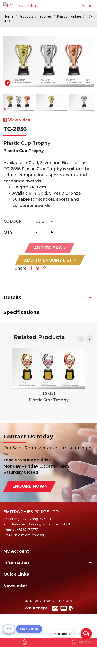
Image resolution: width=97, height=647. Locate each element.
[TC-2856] (88, 81)
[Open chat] (9, 629)
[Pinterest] (44, 268)
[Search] (76, 5)
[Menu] (70, 5)
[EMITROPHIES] (20, 5)
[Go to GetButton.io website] (86, 642)
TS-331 (48, 393)
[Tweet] (38, 268)
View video (19, 120)
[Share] (31, 268)
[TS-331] (48, 368)
